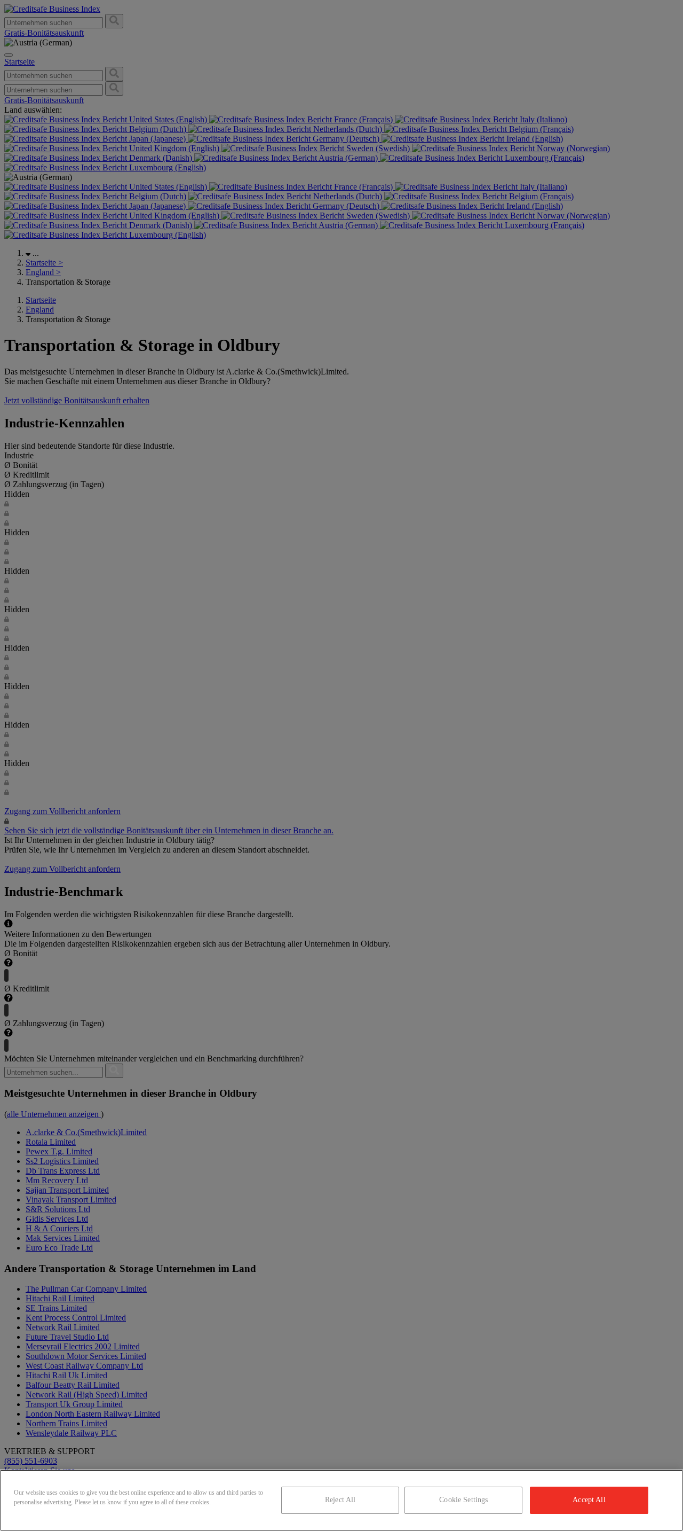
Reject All (340, 1500)
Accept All (589, 1500)
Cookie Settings (463, 1500)
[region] (341, 1500)
